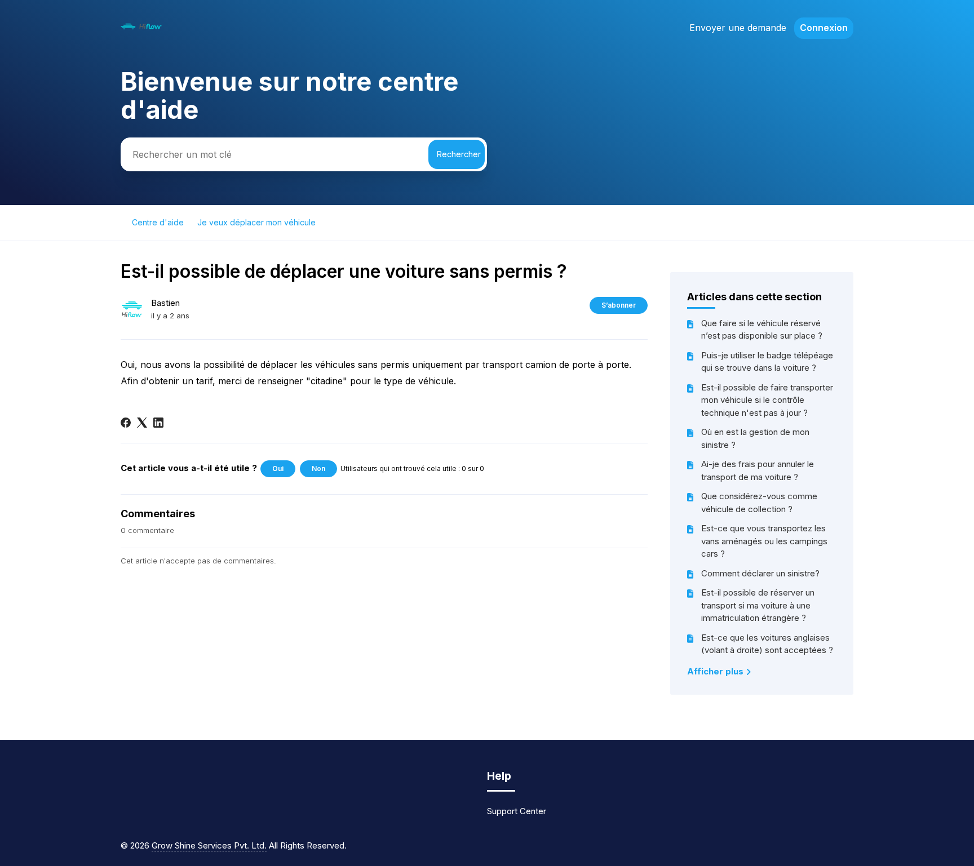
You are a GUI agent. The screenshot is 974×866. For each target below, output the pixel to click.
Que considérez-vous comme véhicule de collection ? (759, 502)
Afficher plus (716, 671)
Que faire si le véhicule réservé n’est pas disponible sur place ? (761, 329)
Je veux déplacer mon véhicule (256, 222)
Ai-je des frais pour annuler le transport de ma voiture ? (757, 470)
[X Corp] (142, 423)
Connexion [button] (824, 27)
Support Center (516, 811)
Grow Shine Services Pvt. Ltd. (209, 845)
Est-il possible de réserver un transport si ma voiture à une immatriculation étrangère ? (757, 605)
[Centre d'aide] (141, 29)
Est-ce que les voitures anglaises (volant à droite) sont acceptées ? (767, 644)
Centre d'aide (158, 222)
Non (318, 468)
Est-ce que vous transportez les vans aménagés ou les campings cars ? (764, 541)
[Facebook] (126, 423)
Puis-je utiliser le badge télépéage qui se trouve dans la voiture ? (767, 362)
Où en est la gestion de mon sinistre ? (755, 438)
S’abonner (618, 305)
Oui (278, 468)
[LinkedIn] (158, 423)
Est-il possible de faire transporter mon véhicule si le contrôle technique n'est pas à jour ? (767, 400)
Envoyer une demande (737, 27)
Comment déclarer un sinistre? (760, 573)
